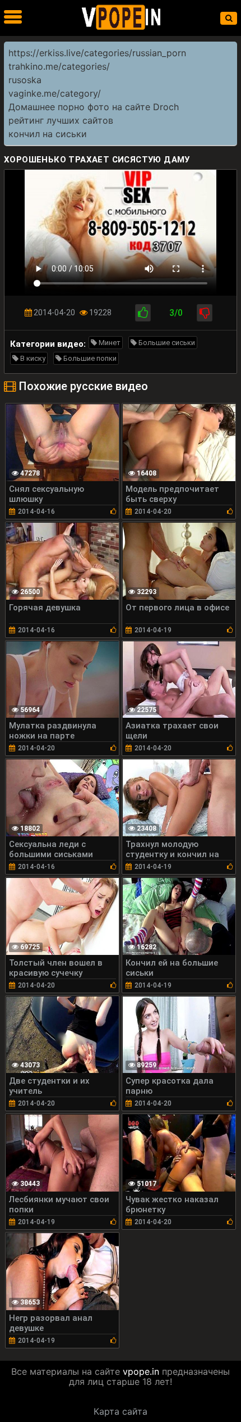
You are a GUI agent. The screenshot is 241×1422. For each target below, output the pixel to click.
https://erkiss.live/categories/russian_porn (97, 52)
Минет (109, 342)
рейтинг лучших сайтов (60, 120)
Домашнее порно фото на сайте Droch (93, 106)
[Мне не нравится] (204, 312)
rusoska (24, 79)
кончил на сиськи (47, 133)
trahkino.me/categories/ (59, 66)
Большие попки (89, 358)
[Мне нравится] (143, 312)
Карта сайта (120, 1411)
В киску (31, 358)
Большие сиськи (166, 342)
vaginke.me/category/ (54, 93)
